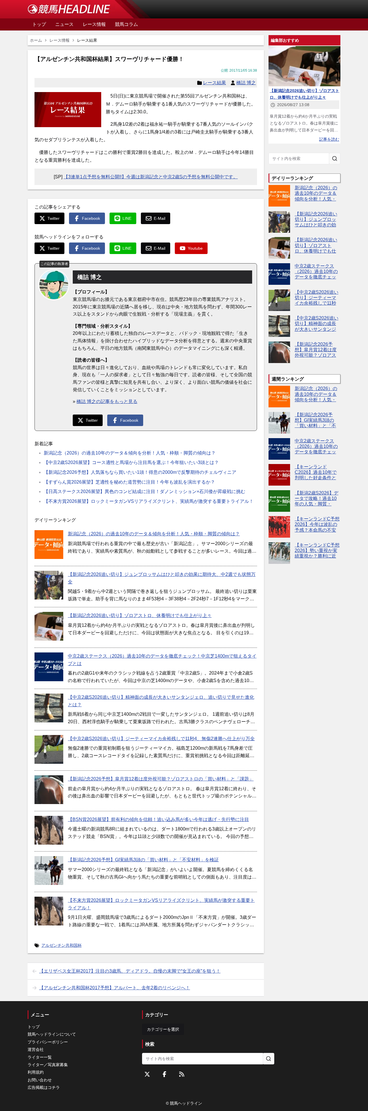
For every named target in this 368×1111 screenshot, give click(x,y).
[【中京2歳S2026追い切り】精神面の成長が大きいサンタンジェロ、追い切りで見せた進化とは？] (48, 708)
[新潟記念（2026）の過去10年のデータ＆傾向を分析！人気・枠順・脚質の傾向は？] (48, 544)
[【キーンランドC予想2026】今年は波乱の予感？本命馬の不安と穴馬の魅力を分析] (279, 527)
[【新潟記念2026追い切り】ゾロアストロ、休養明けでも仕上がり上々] (48, 626)
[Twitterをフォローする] (147, 1074)
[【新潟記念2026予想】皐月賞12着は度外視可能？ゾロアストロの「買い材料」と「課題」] (48, 789)
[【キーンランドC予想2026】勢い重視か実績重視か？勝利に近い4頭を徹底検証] (279, 553)
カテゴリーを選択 (163, 1029)
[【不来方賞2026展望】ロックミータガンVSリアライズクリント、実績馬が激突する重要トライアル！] (48, 911)
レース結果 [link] (87, 40)
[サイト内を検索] (334, 158)
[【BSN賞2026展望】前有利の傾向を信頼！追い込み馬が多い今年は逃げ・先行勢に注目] (48, 830)
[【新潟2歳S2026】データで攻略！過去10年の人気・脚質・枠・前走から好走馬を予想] (279, 501)
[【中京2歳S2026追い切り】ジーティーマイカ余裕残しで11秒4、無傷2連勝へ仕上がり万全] (48, 749)
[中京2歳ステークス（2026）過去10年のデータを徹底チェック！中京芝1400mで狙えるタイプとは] (48, 666)
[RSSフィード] (182, 1074)
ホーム (36, 40)
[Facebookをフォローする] (164, 1074)
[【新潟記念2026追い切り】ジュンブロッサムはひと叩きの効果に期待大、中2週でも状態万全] (48, 585)
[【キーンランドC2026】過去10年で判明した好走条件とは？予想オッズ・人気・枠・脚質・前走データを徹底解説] (279, 475)
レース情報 (59, 40)
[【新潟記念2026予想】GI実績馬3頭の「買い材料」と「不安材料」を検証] (48, 870)
